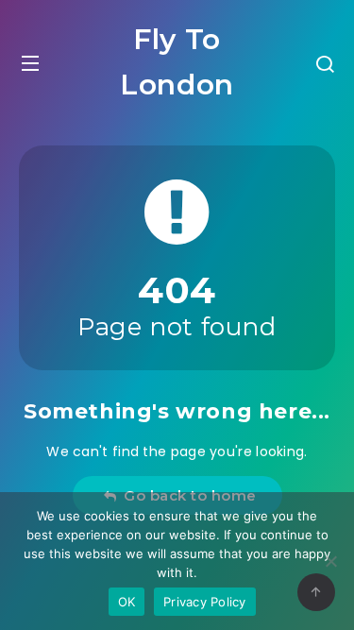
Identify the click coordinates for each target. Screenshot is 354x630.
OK (127, 601)
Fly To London (177, 62)
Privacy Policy (204, 601)
